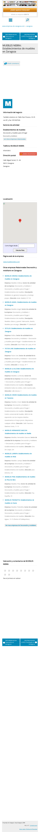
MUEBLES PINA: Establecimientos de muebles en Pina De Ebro (20, 478)
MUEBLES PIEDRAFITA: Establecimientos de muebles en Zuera (19, 501)
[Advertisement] (20, 82)
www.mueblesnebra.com (11, 262)
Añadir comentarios (13, 63)
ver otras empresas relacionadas (15, 139)
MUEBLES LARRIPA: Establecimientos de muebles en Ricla (18, 455)
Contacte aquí (33, 825)
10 (9, 574)
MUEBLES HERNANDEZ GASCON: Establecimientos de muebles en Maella (18, 431)
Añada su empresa (20, 14)
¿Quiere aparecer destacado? (20, 10)
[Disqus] (20, 608)
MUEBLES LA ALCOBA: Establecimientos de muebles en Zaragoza (19, 370)
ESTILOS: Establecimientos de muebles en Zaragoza (19, 329)
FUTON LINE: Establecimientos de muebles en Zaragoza (20, 350)
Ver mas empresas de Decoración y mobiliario (20, 525)
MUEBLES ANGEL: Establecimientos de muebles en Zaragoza (21, 303)
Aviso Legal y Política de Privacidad (28, 829)
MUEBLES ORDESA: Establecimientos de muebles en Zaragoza (18, 277)
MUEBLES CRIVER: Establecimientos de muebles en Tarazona (21, 396)
